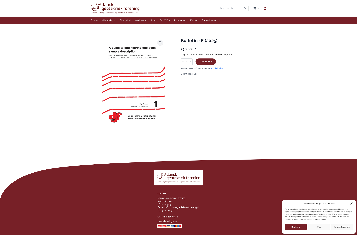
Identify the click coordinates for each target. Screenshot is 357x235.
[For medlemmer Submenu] (218, 20)
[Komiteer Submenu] (145, 20)
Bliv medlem (180, 20)
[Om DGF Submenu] (169, 20)
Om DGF (164, 20)
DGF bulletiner (217, 68)
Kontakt (194, 20)
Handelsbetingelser (167, 221)
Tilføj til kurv (206, 61)
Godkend (295, 227)
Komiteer (139, 20)
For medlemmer (209, 20)
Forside (94, 20)
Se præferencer (342, 227)
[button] (351, 203)
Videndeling (107, 20)
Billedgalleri (125, 20)
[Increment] (190, 61)
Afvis (319, 227)
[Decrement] (182, 61)
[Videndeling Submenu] (114, 20)
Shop (153, 20)
